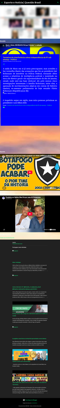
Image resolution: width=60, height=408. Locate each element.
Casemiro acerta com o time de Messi (21, 361)
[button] (4, 64)
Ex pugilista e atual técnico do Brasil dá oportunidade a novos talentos (29, 338)
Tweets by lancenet (17, 243)
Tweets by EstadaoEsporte (7, 237)
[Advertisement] (30, 138)
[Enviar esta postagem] (4, 107)
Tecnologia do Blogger (31, 400)
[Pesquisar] (43, 2)
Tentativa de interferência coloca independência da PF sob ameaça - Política (29, 105)
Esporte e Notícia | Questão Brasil (22, 2)
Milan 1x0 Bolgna (16, 262)
